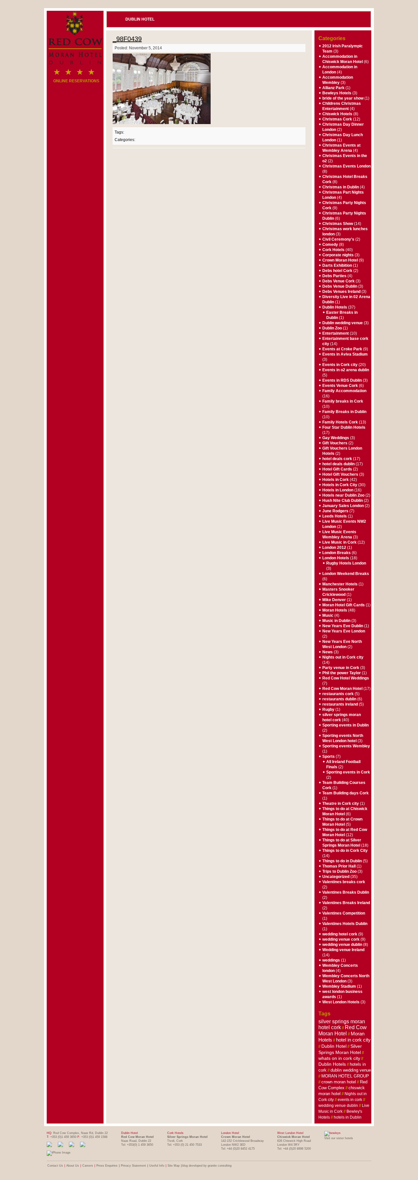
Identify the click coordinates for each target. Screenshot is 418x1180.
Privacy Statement (133, 1165)
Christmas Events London (346, 166)
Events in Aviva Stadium (345, 354)
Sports (328, 756)
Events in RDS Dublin (342, 380)
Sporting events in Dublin (345, 725)
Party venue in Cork (340, 667)
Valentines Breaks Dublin (345, 892)
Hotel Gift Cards (337, 469)
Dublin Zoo (332, 328)
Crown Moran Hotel (340, 260)
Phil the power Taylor (341, 673)
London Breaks (336, 552)
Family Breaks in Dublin (344, 411)
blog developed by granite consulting (207, 1165)
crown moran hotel (338, 1081)
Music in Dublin (336, 620)
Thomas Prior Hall (339, 866)
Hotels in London (337, 490)
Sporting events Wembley (346, 746)
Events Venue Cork (340, 385)
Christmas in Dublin (340, 187)
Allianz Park (333, 88)
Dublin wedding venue (342, 323)
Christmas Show (337, 223)
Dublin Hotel (139, 19)
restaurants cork (338, 694)
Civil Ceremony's (338, 239)
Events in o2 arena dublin (345, 370)
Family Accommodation (344, 391)
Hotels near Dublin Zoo (343, 495)
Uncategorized (335, 876)
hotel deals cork (337, 458)
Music (327, 615)
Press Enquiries (107, 1165)
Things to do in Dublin (342, 861)
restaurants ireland (340, 704)
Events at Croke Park (342, 349)
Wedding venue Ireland (343, 950)
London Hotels (335, 558)
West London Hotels (341, 1002)
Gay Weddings (335, 438)
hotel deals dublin (338, 464)
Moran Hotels (334, 610)
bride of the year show (342, 98)
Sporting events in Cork (348, 772)
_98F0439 (127, 38)
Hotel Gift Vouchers (340, 474)
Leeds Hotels (334, 516)
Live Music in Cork (339, 542)
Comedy (330, 244)
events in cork (350, 1099)
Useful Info (156, 1165)
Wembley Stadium (339, 986)
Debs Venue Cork (338, 281)
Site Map (174, 1165)
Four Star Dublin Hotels (343, 427)
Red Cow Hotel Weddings (345, 678)
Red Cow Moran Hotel (342, 688)
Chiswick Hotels (337, 114)
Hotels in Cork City (339, 485)
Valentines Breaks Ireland (346, 903)
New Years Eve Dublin (342, 626)
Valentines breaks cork (343, 882)
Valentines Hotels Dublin (344, 923)
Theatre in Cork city (340, 803)
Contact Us (55, 1165)
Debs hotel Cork (337, 270)
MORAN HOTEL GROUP (345, 1076)
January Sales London (343, 505)
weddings (331, 960)
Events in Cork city (340, 364)
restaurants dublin (339, 699)
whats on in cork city (339, 1058)
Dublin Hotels (334, 307)
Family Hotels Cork (340, 422)
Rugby (328, 709)
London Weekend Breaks (345, 573)
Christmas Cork (337, 119)
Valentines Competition (343, 913)
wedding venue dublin (342, 944)
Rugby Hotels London (346, 563)
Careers (87, 1165)
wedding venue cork (341, 939)
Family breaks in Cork (342, 401)
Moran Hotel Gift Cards (343, 605)
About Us (72, 1165)
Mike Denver (334, 600)
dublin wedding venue (350, 1070)
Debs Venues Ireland (341, 291)
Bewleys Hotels (336, 93)
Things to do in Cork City (345, 850)
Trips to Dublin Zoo (339, 871)
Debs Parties (334, 276)
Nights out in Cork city (342, 657)
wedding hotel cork (339, 934)
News (327, 652)
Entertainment (335, 333)
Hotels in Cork (335, 479)
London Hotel (230, 1133)
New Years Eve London (343, 631)
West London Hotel (290, 1133)
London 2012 (334, 547)
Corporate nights (338, 255)
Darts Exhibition (337, 265)
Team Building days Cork (345, 793)
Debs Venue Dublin (339, 286)
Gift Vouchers (334, 443)
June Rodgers (335, 511)
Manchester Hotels (340, 584)
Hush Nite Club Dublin (342, 500)
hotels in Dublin (348, 1117)
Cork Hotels (333, 249)
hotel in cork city (353, 1040)
